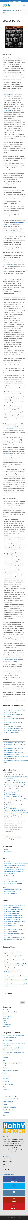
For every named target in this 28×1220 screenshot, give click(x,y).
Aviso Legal (6, 1169)
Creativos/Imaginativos (9, 1107)
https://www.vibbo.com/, (11, 925)
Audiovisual (6, 1018)
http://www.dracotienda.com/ (12, 907)
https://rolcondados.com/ (11, 718)
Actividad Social (7, 1040)
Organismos (6, 1026)
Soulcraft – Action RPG (10, 893)
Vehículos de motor (8, 1084)
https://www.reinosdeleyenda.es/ (13, 883)
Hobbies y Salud (7, 1161)
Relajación (6, 1078)
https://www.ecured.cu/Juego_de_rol (14, 714)
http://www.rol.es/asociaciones (12, 952)
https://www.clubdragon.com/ (12, 956)
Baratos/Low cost (8, 1101)
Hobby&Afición (7, 10)
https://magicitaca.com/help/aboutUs (14, 905)
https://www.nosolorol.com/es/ (12, 837)
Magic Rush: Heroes (9, 891)
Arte (4, 1060)
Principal (5, 1010)
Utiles (4, 1115)
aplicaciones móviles (12, 428)
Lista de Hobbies (7, 1159)
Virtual (4, 1020)
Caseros (5, 1104)
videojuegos (9, 264)
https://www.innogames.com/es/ (13, 915)
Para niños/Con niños (9, 1110)
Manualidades (7, 1076)
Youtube (5, 1014)
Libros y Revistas (7, 1016)
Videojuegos (7, 94)
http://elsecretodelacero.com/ (12, 933)
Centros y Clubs (7, 1024)
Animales (5, 1057)
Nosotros (5, 1167)
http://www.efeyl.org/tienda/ (12, 929)
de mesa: (9, 110)
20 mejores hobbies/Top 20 (10, 1099)
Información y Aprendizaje (10, 1012)
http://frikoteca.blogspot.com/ (12, 730)
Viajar (4, 1087)
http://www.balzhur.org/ (10, 881)
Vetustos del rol (8, 851)
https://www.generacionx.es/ (12, 911)
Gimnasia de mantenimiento (10, 1070)
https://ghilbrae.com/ (10, 732)
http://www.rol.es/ (9, 726)
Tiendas (5, 1022)
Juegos (5, 1073)
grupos (5, 453)
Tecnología (6, 1081)
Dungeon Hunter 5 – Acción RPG (13, 889)
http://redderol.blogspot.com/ (12, 728)
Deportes (5, 1068)
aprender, (15, 449)
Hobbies (14, 10)
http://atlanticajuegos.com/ (11, 913)
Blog (4, 1164)
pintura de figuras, (8, 442)
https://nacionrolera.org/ (11, 722)
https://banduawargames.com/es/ (13, 909)
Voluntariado (6, 1089)
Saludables (6, 1112)
